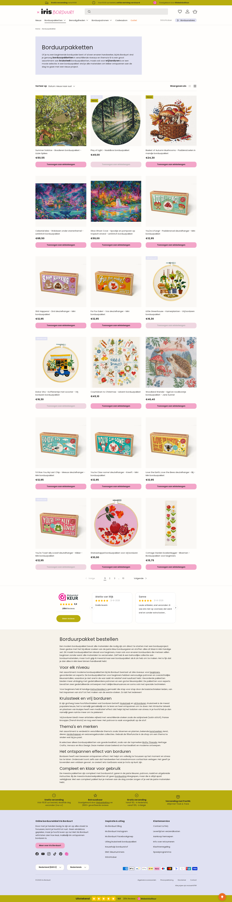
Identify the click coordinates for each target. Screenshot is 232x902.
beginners (155, 672)
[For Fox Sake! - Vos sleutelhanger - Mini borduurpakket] (116, 281)
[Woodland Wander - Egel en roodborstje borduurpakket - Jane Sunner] (171, 362)
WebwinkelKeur (103, 802)
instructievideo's (98, 689)
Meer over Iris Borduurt (50, 845)
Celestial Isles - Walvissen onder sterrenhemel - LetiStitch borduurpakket (59, 232)
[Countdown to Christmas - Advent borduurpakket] (116, 362)
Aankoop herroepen (163, 836)
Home (37, 29)
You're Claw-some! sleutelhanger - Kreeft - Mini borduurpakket (114, 474)
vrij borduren (140, 703)
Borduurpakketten (54, 20)
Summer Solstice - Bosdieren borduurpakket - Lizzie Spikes (58, 152)
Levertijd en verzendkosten (166, 831)
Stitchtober (166, 20)
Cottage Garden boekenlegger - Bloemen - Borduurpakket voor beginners (168, 554)
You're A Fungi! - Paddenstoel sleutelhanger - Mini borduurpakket (170, 232)
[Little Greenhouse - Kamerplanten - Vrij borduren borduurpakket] (171, 281)
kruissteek (125, 703)
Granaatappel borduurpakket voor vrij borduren (114, 552)
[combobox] (126, 11)
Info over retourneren (163, 841)
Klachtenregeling (161, 846)
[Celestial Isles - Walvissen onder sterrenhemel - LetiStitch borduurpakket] (60, 201)
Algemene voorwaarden (147, 880)
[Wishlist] (180, 11)
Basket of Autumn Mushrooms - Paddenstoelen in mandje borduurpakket (170, 152)
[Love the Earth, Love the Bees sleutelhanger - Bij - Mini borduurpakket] (171, 442)
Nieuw (38, 20)
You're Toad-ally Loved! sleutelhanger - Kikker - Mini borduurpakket (58, 554)
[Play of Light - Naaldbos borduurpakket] (116, 120)
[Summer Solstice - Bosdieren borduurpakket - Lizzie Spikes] (60, 120)
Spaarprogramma (162, 852)
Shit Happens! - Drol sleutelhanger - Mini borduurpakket (55, 313)
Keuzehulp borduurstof (116, 846)
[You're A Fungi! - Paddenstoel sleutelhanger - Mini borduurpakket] (171, 201)
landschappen (74, 734)
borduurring (120, 776)
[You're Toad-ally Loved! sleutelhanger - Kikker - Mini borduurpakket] (60, 523)
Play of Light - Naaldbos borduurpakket (110, 150)
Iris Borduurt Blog (113, 826)
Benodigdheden (77, 20)
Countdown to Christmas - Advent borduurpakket (116, 391)
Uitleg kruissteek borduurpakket (121, 841)
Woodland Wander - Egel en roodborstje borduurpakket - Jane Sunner (166, 393)
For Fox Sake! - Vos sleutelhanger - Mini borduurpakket (110, 313)
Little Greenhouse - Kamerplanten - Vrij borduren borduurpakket (170, 313)
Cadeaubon (121, 20)
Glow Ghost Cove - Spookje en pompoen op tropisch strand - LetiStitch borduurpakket (113, 232)
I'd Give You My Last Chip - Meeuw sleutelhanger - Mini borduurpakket (60, 474)
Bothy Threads (149, 742)
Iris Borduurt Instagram (116, 831)
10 (123, 578)
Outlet (134, 20)
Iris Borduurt (45, 880)
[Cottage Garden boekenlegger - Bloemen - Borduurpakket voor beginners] (171, 523)
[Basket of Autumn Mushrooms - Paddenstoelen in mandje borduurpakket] (171, 120)
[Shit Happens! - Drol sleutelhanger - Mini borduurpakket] (60, 281)
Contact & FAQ (160, 826)
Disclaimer (182, 880)
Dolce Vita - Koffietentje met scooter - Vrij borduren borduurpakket (56, 393)
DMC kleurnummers (114, 852)
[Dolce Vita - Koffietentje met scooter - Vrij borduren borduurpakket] (60, 362)
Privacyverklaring (166, 880)
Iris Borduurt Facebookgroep (119, 836)
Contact (193, 880)
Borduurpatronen (100, 20)
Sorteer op (41, 86)
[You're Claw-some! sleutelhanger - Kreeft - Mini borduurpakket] (116, 442)
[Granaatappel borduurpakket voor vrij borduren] (116, 523)
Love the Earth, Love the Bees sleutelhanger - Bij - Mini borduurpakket (170, 474)
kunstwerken (156, 731)
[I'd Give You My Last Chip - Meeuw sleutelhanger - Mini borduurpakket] (60, 442)
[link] (89, 578)
